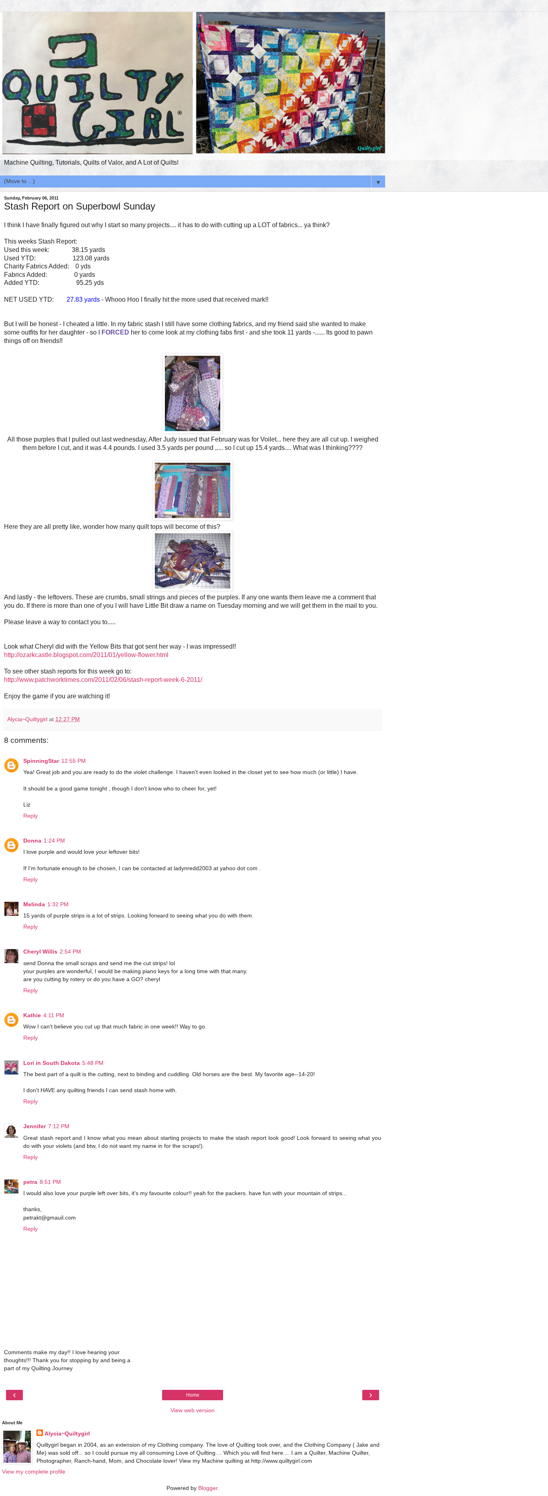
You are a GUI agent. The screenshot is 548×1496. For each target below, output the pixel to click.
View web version (192, 1410)
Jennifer (34, 1126)
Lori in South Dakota (51, 1063)
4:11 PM (53, 1015)
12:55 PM (73, 761)
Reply (30, 816)
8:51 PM (50, 1182)
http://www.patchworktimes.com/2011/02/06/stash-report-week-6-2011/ (103, 679)
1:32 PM (58, 904)
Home (192, 1395)
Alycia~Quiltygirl (67, 1433)
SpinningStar (41, 761)
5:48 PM (93, 1063)
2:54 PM (70, 951)
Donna (32, 840)
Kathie (32, 1015)
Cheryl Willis (40, 951)
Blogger (207, 1488)
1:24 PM (54, 840)
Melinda (34, 904)
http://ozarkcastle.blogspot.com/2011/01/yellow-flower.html (86, 654)
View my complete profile (33, 1471)
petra (30, 1182)
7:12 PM (58, 1126)
